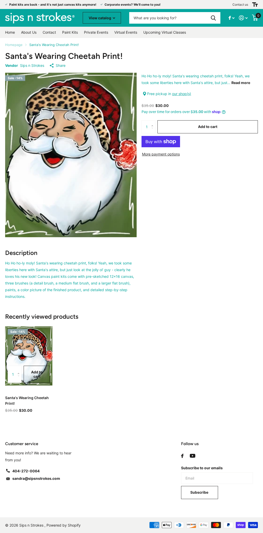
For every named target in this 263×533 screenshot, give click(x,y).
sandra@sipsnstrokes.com (36, 478)
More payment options (161, 154)
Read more (240, 82)
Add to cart (207, 126)
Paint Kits (70, 32)
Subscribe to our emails (202, 468)
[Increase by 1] (153, 122)
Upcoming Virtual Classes (164, 32)
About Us (28, 32)
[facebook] (182, 456)
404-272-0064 (26, 471)
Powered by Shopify (63, 525)
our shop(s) (181, 93)
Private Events (96, 32)
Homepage (14, 45)
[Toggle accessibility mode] (255, 4)
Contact (49, 32)
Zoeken (213, 18)
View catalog (100, 18)
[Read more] (232, 18)
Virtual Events (125, 32)
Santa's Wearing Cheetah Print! (27, 401)
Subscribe (199, 492)
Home (10, 32)
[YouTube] (192, 456)
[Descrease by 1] (153, 131)
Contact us (240, 4)
